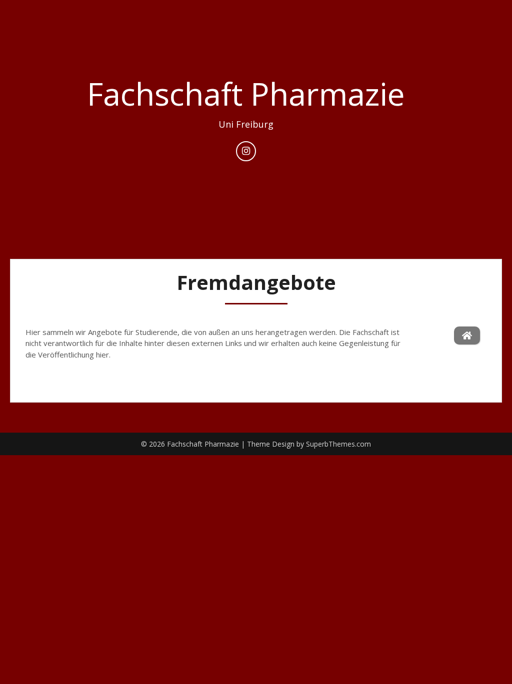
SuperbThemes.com (338, 444)
